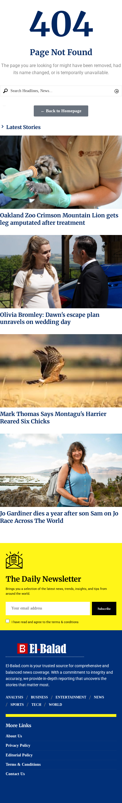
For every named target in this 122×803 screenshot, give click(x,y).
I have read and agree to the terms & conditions (45, 622)
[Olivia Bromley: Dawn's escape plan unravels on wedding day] (61, 271)
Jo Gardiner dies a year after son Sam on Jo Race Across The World (59, 517)
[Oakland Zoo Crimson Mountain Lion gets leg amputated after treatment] (61, 172)
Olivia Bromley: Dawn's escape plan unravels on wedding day (50, 318)
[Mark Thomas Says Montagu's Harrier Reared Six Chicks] (61, 370)
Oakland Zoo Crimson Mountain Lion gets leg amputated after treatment (59, 219)
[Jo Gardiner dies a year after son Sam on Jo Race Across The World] (61, 470)
